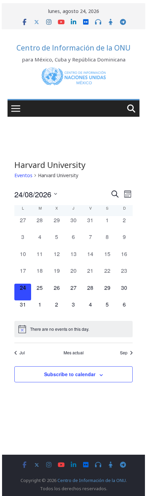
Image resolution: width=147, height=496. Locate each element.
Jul (22, 352)
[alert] (73, 329)
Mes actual (74, 352)
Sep (124, 352)
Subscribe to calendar (69, 374)
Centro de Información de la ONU (73, 48)
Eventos (23, 175)
